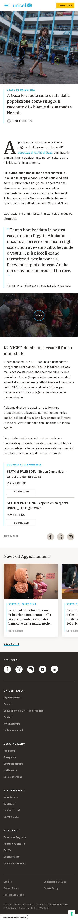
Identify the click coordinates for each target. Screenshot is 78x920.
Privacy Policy (11, 888)
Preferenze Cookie (14, 895)
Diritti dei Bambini (13, 763)
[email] (70, 537)
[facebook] (50, 537)
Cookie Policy (51, 888)
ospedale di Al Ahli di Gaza (35, 152)
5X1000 (7, 850)
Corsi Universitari (13, 777)
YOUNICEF (9, 803)
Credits (8, 882)
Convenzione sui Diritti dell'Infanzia (23, 710)
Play (39, 315)
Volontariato (11, 797)
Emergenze (10, 757)
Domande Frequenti (14, 863)
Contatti (8, 717)
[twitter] (60, 537)
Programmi (9, 750)
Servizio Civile (11, 817)
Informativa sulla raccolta (14, 917)
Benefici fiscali (11, 856)
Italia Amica (10, 770)
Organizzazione (12, 697)
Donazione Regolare (15, 837)
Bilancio (8, 704)
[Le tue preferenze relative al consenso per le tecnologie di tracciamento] (71, 913)
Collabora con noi (13, 730)
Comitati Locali (12, 810)
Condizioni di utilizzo (55, 882)
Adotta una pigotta (14, 843)
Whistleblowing (12, 723)
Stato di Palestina (21, 90)
